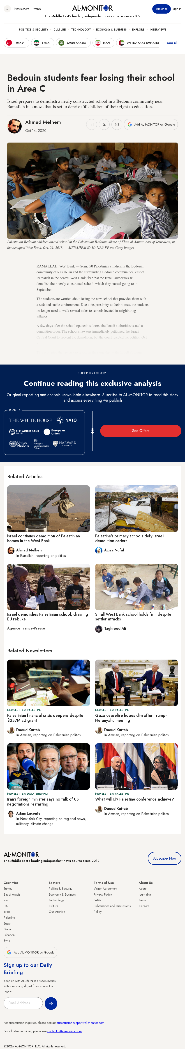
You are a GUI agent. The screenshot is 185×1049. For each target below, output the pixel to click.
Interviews (158, 29)
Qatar (7, 929)
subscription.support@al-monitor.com (80, 1022)
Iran (6, 900)
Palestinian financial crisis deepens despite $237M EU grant (45, 718)
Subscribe (161, 9)
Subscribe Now (164, 858)
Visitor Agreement (105, 888)
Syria (7, 940)
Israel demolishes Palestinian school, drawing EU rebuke (47, 616)
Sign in (177, 9)
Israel (7, 911)
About (142, 888)
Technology (81, 29)
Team (142, 900)
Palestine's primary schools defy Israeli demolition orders (129, 538)
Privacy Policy (103, 894)
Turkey (8, 888)
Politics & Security (33, 29)
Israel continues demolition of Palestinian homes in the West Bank (43, 538)
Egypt (7, 923)
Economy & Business (111, 29)
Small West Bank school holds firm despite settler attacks (133, 616)
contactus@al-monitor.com (64, 1031)
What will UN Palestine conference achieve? (134, 799)
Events (37, 9)
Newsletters (21, 9)
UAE (6, 906)
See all (172, 43)
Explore (138, 29)
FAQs (97, 900)
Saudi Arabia (12, 894)
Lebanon (9, 935)
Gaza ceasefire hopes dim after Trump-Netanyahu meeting (131, 718)
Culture (59, 29)
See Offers (140, 430)
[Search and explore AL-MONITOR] (7, 8)
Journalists (145, 894)
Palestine (9, 917)
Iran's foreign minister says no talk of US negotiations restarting (43, 801)
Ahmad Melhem (43, 122)
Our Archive (57, 911)
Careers (144, 906)
